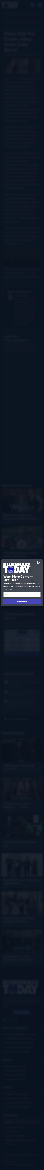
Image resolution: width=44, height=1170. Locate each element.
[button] (39, 562)
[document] (22, 585)
